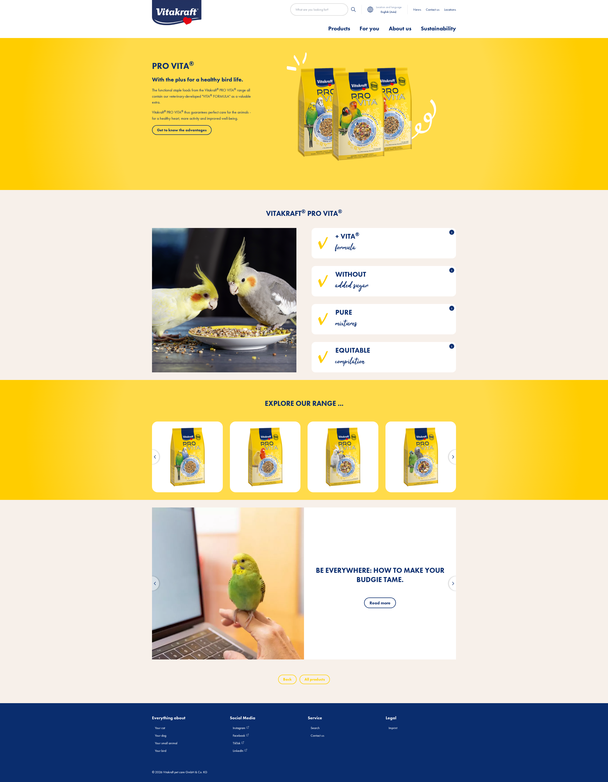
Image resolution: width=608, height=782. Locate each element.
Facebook (239, 735)
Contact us (432, 9)
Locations (450, 9)
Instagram (239, 728)
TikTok (237, 743)
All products (314, 679)
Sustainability (438, 28)
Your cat (160, 728)
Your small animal (166, 743)
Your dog (160, 735)
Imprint (393, 728)
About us (400, 28)
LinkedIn (238, 751)
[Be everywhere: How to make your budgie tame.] (228, 583)
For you (369, 28)
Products (339, 28)
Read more (380, 603)
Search (315, 728)
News (417, 9)
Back (287, 679)
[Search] (353, 9)
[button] (152, 457)
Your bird (160, 751)
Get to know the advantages (182, 130)
